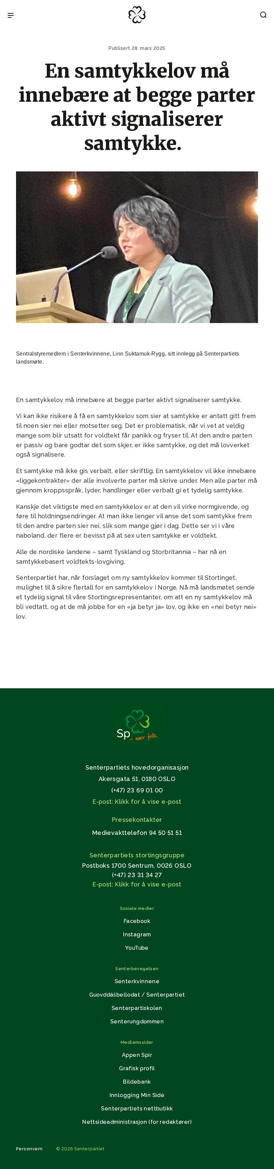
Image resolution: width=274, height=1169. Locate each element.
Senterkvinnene (137, 981)
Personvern (29, 1148)
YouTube (137, 948)
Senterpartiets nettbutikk (137, 1108)
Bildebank (137, 1082)
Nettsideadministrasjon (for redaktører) (137, 1122)
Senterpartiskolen (137, 1008)
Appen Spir (137, 1055)
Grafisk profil (137, 1068)
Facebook (137, 921)
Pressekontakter (137, 819)
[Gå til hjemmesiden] (137, 744)
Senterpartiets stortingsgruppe (137, 855)
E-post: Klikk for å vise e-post (137, 801)
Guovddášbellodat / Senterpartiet (137, 995)
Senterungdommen (137, 1021)
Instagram (137, 934)
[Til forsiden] (137, 23)
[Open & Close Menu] (11, 16)
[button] (263, 16)
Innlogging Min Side (137, 1095)
